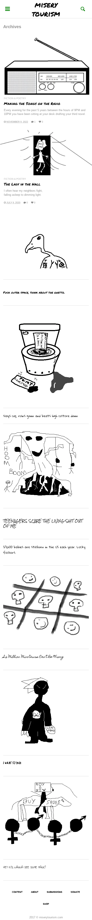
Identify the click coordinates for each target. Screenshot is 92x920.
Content (17, 892)
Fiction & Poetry (15, 98)
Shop (46, 904)
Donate (75, 892)
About (34, 892)
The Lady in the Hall (22, 184)
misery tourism (46, 9)
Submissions (54, 892)
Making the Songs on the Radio (32, 103)
